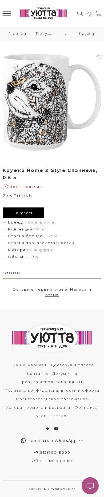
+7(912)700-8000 (52, 452)
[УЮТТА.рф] (43, 13)
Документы (64, 373)
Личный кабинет (28, 365)
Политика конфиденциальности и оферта (52, 390)
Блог (40, 416)
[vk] (48, 428)
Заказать (23, 213)
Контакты (37, 373)
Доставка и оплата (72, 365)
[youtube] (56, 428)
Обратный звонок (52, 461)
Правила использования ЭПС (52, 382)
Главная (17, 33)
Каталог (59, 416)
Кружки (87, 33)
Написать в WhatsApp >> (54, 440)
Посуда (44, 33)
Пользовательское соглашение (52, 399)
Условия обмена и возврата (38, 407)
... (66, 34)
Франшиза (86, 407)
